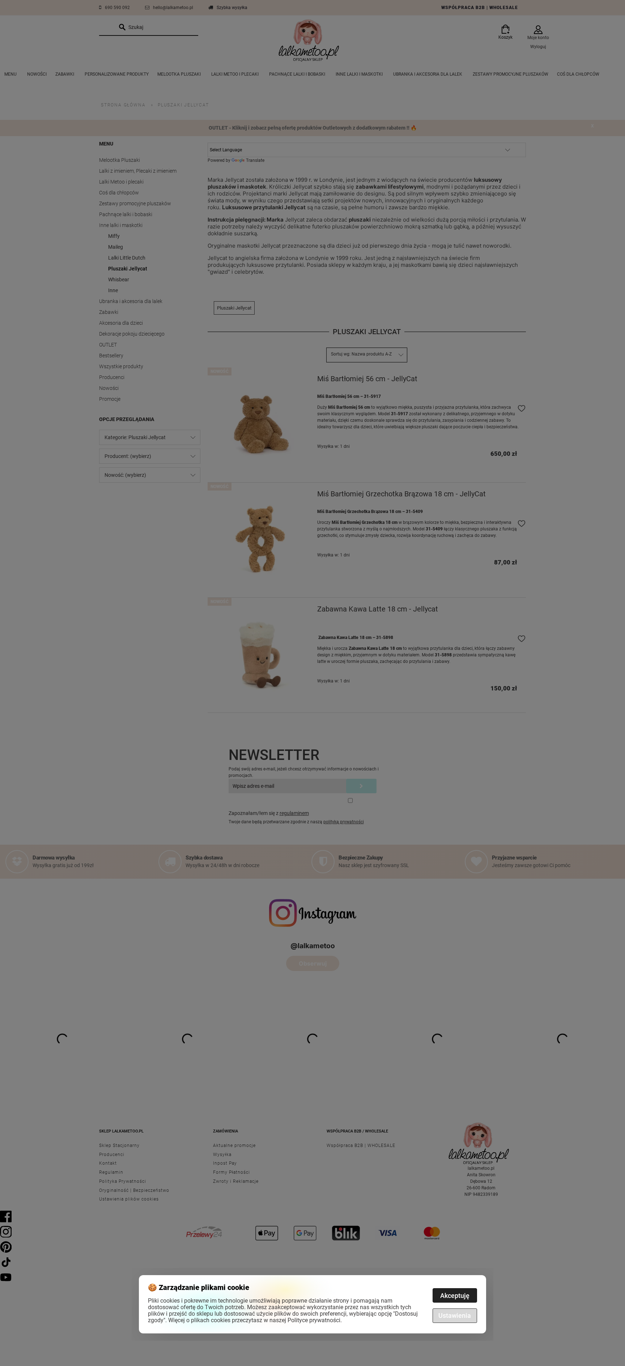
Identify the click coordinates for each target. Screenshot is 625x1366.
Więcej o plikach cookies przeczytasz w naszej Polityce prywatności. (255, 1320)
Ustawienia (454, 1315)
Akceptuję (454, 1295)
